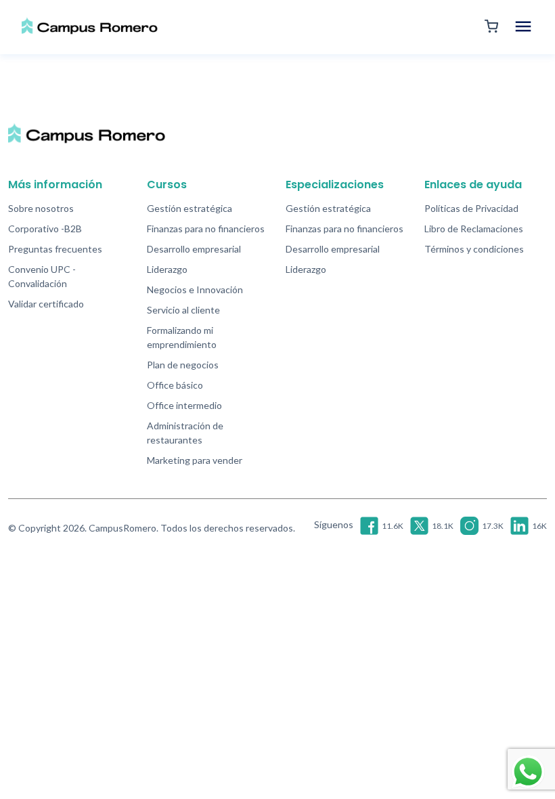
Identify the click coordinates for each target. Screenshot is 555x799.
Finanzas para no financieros (206, 228)
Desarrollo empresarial (194, 249)
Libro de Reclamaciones (473, 228)
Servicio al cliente (183, 310)
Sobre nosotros (41, 208)
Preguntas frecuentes (55, 249)
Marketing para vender (194, 460)
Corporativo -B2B (45, 228)
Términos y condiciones (474, 249)
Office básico (175, 385)
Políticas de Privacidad (471, 208)
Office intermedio (184, 405)
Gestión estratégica (189, 208)
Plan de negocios (183, 364)
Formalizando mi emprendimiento (182, 337)
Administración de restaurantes (185, 433)
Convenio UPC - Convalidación (42, 276)
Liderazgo (167, 269)
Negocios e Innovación (195, 289)
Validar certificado (46, 303)
